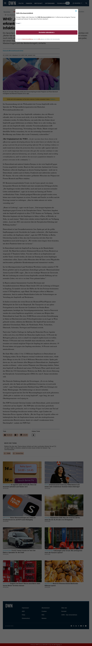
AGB (39, 39)
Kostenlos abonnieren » (47, 32)
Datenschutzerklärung (27, 39)
